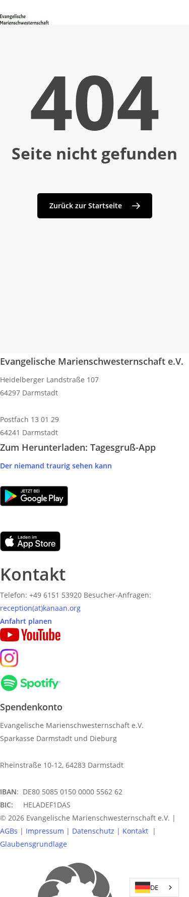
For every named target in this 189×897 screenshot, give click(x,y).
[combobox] (154, 887)
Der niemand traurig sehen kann (56, 465)
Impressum (45, 831)
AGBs (9, 831)
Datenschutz (93, 831)
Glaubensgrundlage (33, 844)
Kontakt (136, 831)
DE (154, 887)
